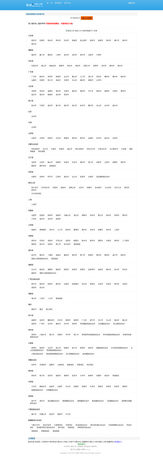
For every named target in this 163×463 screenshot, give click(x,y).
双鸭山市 (72, 187)
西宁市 (33, 401)
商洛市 (106, 376)
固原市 (59, 414)
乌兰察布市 (114, 149)
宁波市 (42, 105)
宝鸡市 (50, 376)
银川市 (33, 414)
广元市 (84, 320)
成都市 (33, 320)
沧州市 (103, 66)
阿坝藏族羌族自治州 (87, 324)
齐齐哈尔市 (45, 187)
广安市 (42, 324)
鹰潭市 (76, 230)
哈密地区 (69, 425)
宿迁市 (33, 44)
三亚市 (42, 298)
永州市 (116, 269)
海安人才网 (93, 442)
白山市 (74, 177)
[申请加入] (118, 442)
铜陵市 (84, 215)
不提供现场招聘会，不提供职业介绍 (59, 23)
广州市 (33, 77)
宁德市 (98, 55)
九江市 (59, 230)
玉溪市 (50, 348)
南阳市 (33, 244)
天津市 (33, 127)
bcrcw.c (85, 453)
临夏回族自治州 (37, 390)
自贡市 (42, 320)
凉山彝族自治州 (119, 324)
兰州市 (33, 386)
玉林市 (100, 284)
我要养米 (85, 442)
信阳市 (50, 244)
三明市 (58, 55)
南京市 (33, 40)
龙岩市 (90, 55)
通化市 (66, 177)
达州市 (50, 324)
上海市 (33, 204)
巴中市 (66, 324)
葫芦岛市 (42, 166)
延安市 (74, 376)
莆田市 (50, 55)
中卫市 (68, 414)
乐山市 (108, 320)
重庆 (41, 309)
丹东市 (74, 162)
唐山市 (43, 66)
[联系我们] (81, 444)
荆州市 (98, 255)
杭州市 (33, 105)
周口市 (58, 244)
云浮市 (98, 80)
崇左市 (42, 287)
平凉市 (92, 386)
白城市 (90, 177)
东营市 (66, 91)
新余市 (68, 230)
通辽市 (69, 149)
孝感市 (90, 255)
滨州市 (58, 95)
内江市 (100, 320)
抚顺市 (58, 162)
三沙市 (50, 298)
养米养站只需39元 (56, 442)
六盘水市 (42, 335)
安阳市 (68, 241)
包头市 (45, 149)
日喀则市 (42, 365)
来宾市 (33, 287)
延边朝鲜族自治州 (103, 177)
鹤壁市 (76, 241)
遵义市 (51, 335)
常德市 (82, 269)
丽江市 (74, 348)
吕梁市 (115, 138)
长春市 (33, 177)
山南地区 (60, 365)
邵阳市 (66, 269)
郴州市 (108, 269)
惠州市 (115, 77)
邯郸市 (61, 66)
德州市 (42, 95)
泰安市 (98, 91)
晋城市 (66, 138)
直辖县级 (77, 244)
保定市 (77, 66)
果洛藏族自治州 (98, 401)
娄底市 (33, 273)
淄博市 (50, 91)
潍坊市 (82, 91)
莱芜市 (123, 91)
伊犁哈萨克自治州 (84, 427)
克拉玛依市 (47, 425)
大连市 (42, 162)
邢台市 (69, 66)
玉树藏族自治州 (112, 401)
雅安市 (58, 324)
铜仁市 (76, 335)
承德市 (95, 66)
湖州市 (66, 105)
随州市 (123, 255)
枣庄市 (58, 91)
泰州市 (124, 40)
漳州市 (74, 55)
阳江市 (50, 80)
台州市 (106, 105)
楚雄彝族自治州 (102, 348)
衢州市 (90, 105)
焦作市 (92, 241)
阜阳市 (116, 215)
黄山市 (100, 215)
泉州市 (66, 55)
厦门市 (42, 55)
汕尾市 (33, 80)
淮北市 (76, 215)
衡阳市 (58, 269)
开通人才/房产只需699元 (72, 442)
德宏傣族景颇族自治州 (54, 354)
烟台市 (74, 91)
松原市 (82, 177)
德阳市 (68, 320)
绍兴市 (74, 105)
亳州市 (42, 219)
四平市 (50, 177)
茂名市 (98, 77)
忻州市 (98, 138)
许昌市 (108, 241)
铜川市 (42, 376)
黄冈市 (106, 255)
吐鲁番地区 (58, 425)
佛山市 (74, 77)
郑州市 (33, 241)
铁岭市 (123, 162)
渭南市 (66, 376)
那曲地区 (70, 365)
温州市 (50, 105)
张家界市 (91, 269)
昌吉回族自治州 (81, 425)
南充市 (116, 320)
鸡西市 (55, 187)
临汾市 (106, 138)
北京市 (33, 116)
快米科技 (31, 442)
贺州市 (116, 284)
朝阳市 (33, 166)
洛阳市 (50, 241)
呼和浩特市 (35, 149)
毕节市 (68, 335)
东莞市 (66, 80)
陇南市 (124, 386)
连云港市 (83, 40)
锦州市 (82, 162)
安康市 (98, 376)
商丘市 (42, 244)
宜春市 (100, 230)
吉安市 (92, 230)
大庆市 (81, 187)
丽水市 (115, 105)
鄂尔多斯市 (79, 149)
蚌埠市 (50, 215)
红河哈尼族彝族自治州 (119, 348)
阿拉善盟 (41, 151)
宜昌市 (58, 255)
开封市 (42, 241)
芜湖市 (42, 215)
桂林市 (50, 284)
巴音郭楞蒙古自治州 (116, 425)
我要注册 (131, 3)
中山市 (74, 80)
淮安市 (92, 40)
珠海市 (58, 77)
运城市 (90, 138)
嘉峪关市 (42, 386)
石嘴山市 (42, 414)
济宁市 (90, 91)
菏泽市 (66, 95)
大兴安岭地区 (36, 193)
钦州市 (84, 284)
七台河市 (108, 187)
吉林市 (42, 177)
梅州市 (123, 77)
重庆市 (33, 309)
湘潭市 (50, 269)
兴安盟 (123, 149)
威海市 (106, 91)
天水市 (68, 386)
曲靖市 (42, 348)
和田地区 (71, 427)
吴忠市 (51, 414)
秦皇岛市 (52, 66)
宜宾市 (33, 324)
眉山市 (124, 320)
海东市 (42, 401)
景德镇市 (42, 230)
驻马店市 (67, 244)
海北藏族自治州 (53, 401)
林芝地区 (90, 365)
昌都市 (51, 365)
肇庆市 (106, 77)
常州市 (58, 40)
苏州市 (66, 40)
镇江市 (116, 40)
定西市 (116, 386)
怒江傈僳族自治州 (72, 354)
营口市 (90, 162)
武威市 (76, 386)
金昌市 (51, 386)
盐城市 (100, 40)
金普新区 (52, 166)
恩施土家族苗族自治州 (39, 259)
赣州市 (84, 230)
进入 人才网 (86, 18)
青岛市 (42, 91)
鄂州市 (74, 255)
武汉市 (33, 255)
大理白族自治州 (37, 354)
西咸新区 (116, 376)
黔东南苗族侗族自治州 (111, 335)
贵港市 (92, 284)
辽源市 (58, 177)
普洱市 (82, 348)
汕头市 (66, 77)
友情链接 (80, 446)
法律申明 (93, 446)
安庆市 (92, 215)
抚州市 (108, 230)
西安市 (33, 376)
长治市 (58, 138)
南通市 (74, 40)
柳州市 (42, 284)
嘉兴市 (58, 105)
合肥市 (33, 215)
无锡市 (42, 40)
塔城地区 (34, 431)
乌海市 (53, 149)
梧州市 (58, 284)
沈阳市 (33, 162)
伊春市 (89, 187)
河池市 (124, 284)
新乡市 (84, 241)
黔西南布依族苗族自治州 (91, 335)
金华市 (82, 105)
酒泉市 (100, 386)
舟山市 (98, 105)
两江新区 (49, 309)
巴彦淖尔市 (102, 149)
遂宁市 (92, 320)
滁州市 (108, 215)
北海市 (66, 284)
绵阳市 (76, 320)
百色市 (108, 284)
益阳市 (100, 269)
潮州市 (82, 80)
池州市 (50, 219)
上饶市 (116, 230)
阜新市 (98, 162)
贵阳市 (33, 335)
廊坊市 (111, 66)
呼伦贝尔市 (91, 149)
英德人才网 (102, 442)
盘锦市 (115, 162)
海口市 (33, 298)
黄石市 (42, 255)
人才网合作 (44, 442)
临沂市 (33, 95)
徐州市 (50, 40)
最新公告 (73, 446)
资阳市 (74, 324)
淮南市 (58, 215)
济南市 (33, 91)
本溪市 (66, 162)
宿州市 (124, 215)
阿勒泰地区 (45, 431)
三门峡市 (125, 241)
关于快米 (66, 446)
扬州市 (108, 40)
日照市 (115, 91)
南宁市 (33, 284)
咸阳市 (58, 376)
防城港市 (75, 284)
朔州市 (74, 138)
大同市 (42, 138)
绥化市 (33, 190)
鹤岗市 (63, 187)
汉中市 (82, 376)
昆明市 (33, 348)
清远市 (58, 80)
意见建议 (87, 446)
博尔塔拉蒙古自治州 (97, 425)
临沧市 (90, 348)
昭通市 (66, 348)
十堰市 (50, 255)
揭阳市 (90, 80)
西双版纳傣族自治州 (54, 350)
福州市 (33, 55)
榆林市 (90, 376)
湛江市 (90, 77)
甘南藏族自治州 (52, 390)
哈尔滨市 (34, 187)
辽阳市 (106, 162)
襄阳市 (66, 255)
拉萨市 (33, 365)
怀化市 (124, 269)
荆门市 (82, 255)
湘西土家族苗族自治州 (47, 273)
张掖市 (84, 386)
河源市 (42, 80)
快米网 (37, 442)
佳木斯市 (98, 187)
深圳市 (50, 77)
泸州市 (59, 320)
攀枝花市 (51, 320)
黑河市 (126, 187)
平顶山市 (59, 241)
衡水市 (120, 66)
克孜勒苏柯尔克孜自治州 (46, 427)
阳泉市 (50, 138)
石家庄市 (34, 66)
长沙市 (33, 269)
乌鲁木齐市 (35, 425)
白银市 (59, 386)
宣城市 (58, 219)
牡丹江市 (117, 187)
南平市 (82, 55)
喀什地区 (61, 427)
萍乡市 (51, 230)
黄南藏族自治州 (68, 401)
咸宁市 (115, 255)
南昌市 (33, 230)
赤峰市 (61, 149)
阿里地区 (80, 365)
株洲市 (42, 269)
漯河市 (116, 241)
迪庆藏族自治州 (88, 354)
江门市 (82, 77)
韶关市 (42, 77)
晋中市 (82, 138)
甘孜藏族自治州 (104, 324)
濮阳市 (100, 241)
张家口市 (86, 66)
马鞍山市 (67, 215)
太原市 (33, 138)
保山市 (58, 348)
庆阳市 (108, 386)
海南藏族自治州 (83, 401)
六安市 (33, 219)
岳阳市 (74, 269)
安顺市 (59, 335)
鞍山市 (50, 162)
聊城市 (50, 95)
